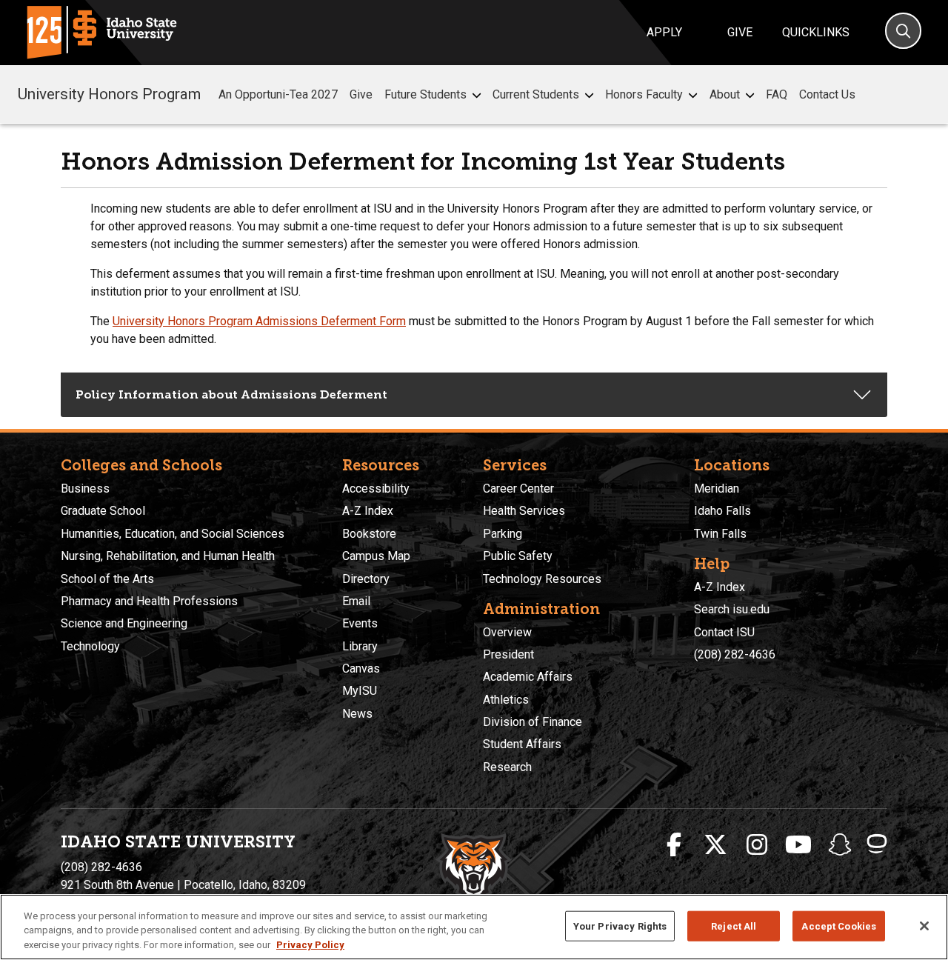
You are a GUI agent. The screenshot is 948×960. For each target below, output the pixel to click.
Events (360, 623)
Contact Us (827, 94)
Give (739, 32)
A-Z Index (367, 511)
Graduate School (103, 511)
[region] (474, 927)
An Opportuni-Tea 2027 (278, 94)
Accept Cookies (838, 925)
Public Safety (518, 556)
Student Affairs (522, 744)
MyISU (359, 691)
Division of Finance (532, 722)
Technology (90, 646)
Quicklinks (815, 32)
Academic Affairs (528, 677)
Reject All (733, 925)
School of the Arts (107, 579)
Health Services (524, 511)
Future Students (425, 94)
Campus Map (376, 556)
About (725, 94)
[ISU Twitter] (715, 845)
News (357, 714)
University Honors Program (109, 94)
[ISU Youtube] (798, 845)
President (508, 654)
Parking (502, 534)
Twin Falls (720, 534)
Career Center (518, 488)
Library (360, 646)
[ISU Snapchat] (840, 845)
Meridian (716, 488)
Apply (664, 32)
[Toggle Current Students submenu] (589, 95)
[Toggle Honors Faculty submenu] (693, 95)
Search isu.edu (732, 609)
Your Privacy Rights (620, 925)
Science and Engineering (124, 623)
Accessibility (376, 488)
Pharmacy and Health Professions (149, 601)
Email (356, 601)
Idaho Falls (722, 511)
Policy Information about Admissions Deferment (231, 394)
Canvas (361, 668)
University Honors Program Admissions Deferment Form (259, 321)
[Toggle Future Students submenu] (477, 95)
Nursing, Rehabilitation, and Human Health (168, 556)
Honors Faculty (644, 94)
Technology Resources (542, 579)
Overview (507, 632)
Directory (366, 579)
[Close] (924, 926)
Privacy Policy (310, 944)
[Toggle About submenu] (750, 95)
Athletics (506, 700)
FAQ (776, 94)
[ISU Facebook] (674, 845)
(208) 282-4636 (734, 654)
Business (85, 488)
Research (507, 767)
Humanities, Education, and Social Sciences (172, 534)
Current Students (536, 94)
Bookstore (369, 534)
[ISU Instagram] (757, 845)
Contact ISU (724, 632)
